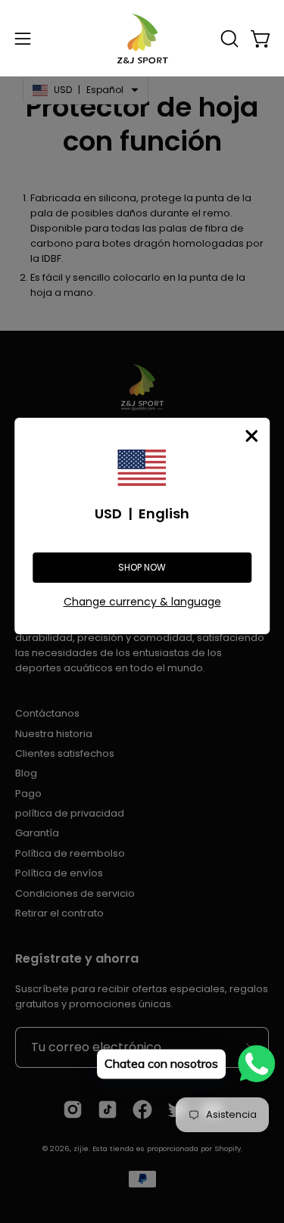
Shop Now (142, 567)
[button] (228, 38)
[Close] (251, 436)
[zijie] (142, 38)
